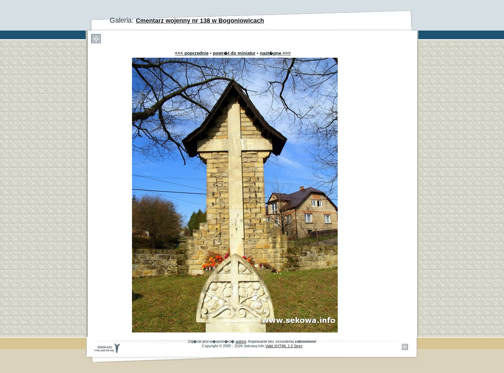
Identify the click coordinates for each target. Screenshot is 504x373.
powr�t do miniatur (234, 53)
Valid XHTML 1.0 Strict (283, 346)
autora (241, 341)
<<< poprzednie (191, 53)
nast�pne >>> (275, 53)
